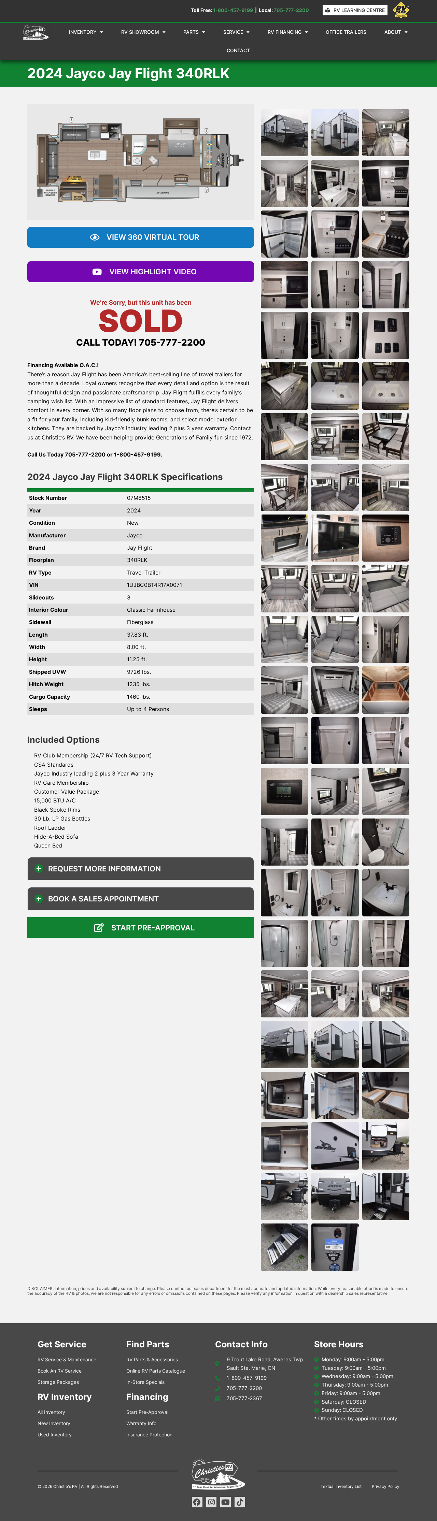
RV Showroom (140, 32)
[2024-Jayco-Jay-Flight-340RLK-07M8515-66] (385, 1196)
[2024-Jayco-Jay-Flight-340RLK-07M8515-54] (385, 993)
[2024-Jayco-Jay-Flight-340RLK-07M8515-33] (385, 639)
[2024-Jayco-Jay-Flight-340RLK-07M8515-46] (284, 892)
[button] (141, 868)
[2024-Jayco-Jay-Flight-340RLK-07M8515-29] (334, 588)
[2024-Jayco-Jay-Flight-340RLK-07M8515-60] (385, 1095)
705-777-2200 (291, 10)
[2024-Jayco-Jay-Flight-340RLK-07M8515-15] (385, 335)
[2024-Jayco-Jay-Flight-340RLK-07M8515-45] (385, 842)
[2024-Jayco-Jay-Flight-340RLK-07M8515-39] (385, 740)
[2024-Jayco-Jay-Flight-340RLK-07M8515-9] (385, 234)
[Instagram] (211, 1502)
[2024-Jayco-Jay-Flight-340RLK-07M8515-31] (284, 639)
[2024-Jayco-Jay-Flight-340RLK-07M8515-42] (385, 791)
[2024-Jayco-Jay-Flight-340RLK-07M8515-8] (334, 234)
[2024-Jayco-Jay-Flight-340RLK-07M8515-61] (284, 1145)
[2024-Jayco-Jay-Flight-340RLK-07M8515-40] (284, 791)
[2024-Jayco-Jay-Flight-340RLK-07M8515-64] (284, 1196)
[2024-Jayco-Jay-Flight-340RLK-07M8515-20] (334, 436)
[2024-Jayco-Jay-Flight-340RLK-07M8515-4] (284, 183)
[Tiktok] (240, 1502)
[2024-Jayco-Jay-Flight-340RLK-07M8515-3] (385, 132)
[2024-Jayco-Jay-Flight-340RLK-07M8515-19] (284, 436)
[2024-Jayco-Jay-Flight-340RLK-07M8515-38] (334, 740)
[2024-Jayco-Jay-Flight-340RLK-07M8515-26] (334, 538)
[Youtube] (225, 1502)
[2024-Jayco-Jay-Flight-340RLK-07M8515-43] (284, 842)
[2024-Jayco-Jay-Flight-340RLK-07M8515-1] (284, 132)
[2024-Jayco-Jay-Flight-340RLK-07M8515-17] (334, 385)
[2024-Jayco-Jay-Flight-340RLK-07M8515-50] (334, 943)
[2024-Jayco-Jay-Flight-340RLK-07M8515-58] (284, 1095)
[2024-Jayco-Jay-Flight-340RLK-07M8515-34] (284, 689)
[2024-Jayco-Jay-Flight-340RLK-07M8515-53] (334, 993)
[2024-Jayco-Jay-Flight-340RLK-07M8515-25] (284, 538)
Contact (238, 50)
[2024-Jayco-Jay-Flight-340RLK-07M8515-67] (284, 1247)
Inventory (83, 32)
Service (233, 32)
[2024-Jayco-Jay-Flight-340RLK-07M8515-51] (385, 943)
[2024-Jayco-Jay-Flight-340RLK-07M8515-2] (334, 132)
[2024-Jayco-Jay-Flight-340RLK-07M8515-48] (385, 892)
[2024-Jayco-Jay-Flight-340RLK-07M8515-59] (334, 1095)
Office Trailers (346, 32)
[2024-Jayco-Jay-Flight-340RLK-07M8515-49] (284, 943)
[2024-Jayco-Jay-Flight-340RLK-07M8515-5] (334, 183)
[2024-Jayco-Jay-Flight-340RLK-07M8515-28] (284, 588)
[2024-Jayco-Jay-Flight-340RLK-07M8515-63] (385, 1145)
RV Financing (284, 32)
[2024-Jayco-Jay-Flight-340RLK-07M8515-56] (334, 1044)
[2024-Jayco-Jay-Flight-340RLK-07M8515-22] (284, 487)
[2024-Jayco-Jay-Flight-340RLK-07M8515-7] (284, 234)
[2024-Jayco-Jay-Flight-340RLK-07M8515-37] (284, 740)
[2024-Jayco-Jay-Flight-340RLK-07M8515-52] (284, 993)
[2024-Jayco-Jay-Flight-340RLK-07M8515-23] (334, 487)
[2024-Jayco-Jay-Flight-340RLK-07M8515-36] (385, 689)
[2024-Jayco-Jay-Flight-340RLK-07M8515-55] (284, 1044)
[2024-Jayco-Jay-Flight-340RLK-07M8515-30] (385, 588)
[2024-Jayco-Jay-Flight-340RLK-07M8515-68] (334, 1247)
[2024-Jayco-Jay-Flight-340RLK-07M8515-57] (385, 1044)
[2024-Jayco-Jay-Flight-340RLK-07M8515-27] (385, 538)
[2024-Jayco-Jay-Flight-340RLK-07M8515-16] (284, 385)
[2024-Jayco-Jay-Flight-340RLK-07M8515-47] (334, 892)
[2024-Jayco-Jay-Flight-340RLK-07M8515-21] (385, 436)
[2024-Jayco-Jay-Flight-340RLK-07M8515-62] (334, 1145)
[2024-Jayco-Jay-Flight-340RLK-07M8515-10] (284, 284)
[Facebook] (197, 1502)
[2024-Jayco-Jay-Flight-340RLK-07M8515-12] (385, 284)
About (392, 32)
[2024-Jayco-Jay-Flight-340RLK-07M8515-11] (334, 284)
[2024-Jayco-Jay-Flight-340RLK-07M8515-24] (385, 487)
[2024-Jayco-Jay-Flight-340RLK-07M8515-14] (334, 335)
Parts (191, 32)
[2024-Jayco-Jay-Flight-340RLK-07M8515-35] (334, 689)
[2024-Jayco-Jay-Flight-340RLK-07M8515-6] (385, 183)
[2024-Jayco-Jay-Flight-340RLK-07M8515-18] (385, 385)
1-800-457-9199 (233, 10)
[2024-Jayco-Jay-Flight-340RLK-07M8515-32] (334, 639)
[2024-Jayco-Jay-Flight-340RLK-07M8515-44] (334, 842)
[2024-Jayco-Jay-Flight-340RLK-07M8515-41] (334, 791)
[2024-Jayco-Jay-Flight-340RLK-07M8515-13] (284, 335)
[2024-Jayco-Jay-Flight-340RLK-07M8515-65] (334, 1196)
